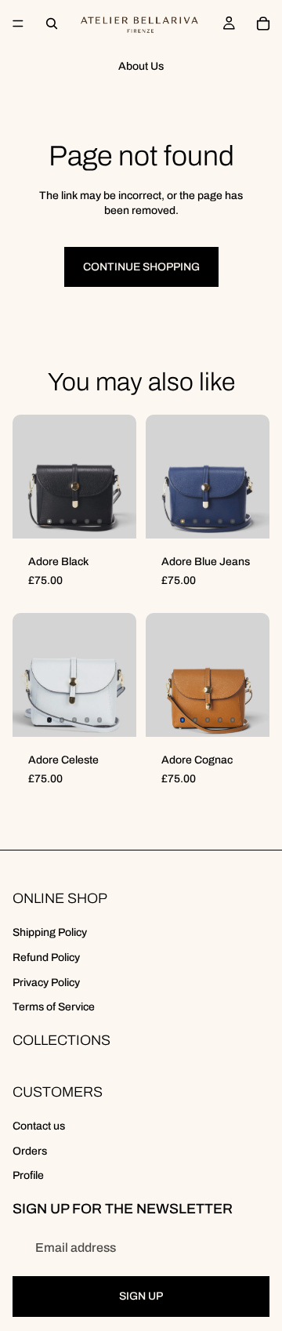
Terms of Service (54, 1007)
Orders (30, 1151)
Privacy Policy (46, 982)
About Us (141, 66)
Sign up (141, 1297)
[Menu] (18, 23)
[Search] (51, 23)
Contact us (39, 1126)
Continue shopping (141, 267)
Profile (28, 1176)
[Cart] (263, 23)
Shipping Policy (50, 933)
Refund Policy (46, 957)
